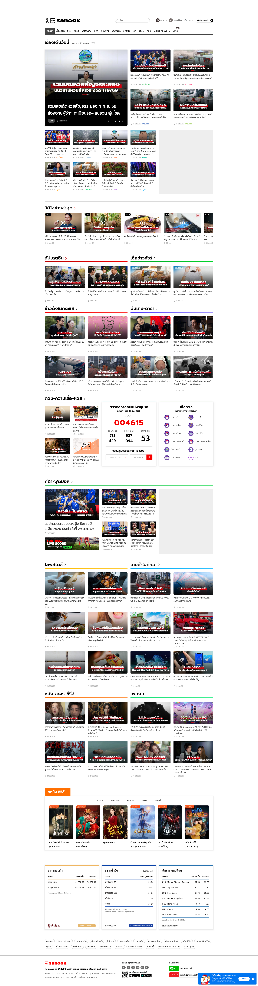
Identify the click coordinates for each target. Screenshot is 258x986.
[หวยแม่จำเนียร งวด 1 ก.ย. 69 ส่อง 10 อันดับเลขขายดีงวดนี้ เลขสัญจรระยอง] (108, 327)
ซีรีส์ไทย (130, 800)
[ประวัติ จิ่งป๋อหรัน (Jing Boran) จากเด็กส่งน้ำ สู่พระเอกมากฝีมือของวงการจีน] (193, 327)
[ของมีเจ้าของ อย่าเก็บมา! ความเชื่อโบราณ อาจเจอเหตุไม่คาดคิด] (86, 414)
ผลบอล (49, 941)
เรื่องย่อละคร (62, 946)
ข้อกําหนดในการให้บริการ (88, 977)
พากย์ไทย (114, 800)
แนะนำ (100, 800)
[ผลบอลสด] (72, 543)
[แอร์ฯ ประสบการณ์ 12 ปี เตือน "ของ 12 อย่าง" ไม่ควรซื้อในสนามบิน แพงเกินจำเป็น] (150, 100)
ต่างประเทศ (188, 84)
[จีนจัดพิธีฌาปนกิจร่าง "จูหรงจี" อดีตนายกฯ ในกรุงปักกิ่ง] (108, 277)
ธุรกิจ (58, 190)
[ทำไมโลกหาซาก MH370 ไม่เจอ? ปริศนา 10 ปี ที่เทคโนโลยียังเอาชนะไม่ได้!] (65, 367)
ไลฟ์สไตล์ (116, 31)
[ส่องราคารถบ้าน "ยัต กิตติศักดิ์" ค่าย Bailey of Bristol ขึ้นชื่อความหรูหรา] (57, 169)
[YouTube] (137, 967)
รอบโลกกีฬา (146, 84)
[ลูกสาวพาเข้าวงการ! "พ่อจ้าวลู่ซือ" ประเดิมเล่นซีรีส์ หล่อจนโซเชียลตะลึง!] (65, 713)
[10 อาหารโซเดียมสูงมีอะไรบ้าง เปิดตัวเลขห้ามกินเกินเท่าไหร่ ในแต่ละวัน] (65, 623)
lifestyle (145, 157)
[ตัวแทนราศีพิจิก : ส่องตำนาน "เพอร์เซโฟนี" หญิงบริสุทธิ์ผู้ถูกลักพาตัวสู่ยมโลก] (57, 446)
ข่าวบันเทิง (86, 31)
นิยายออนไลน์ (171, 941)
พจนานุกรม (189, 946)
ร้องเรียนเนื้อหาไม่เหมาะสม (79, 973)
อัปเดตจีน (54, 258)
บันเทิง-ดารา (142, 308)
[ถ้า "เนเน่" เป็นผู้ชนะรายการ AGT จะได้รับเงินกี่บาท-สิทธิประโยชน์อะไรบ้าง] (143, 169)
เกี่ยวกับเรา (49, 973)
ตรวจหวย (91, 946)
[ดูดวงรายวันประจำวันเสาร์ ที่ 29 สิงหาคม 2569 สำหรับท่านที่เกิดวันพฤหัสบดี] (86, 446)
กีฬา (96, 31)
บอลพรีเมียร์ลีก (203, 941)
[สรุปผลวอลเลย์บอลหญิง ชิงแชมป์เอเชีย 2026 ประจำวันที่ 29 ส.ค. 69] (72, 504)
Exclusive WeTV (161, 31)
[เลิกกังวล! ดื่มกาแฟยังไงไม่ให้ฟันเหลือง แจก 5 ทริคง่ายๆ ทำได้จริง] (108, 623)
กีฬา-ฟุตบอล (57, 481)
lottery (110, 941)
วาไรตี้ (158, 800)
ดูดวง (76, 31)
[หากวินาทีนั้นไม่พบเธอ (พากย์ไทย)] (61, 822)
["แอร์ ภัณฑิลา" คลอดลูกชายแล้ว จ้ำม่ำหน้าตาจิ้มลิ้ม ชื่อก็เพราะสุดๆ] (150, 367)
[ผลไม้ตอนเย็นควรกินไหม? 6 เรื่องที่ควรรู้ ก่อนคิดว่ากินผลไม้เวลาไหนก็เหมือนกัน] (108, 662)
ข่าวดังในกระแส (59, 308)
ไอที (134, 31)
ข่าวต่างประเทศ (64, 941)
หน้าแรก (49, 31)
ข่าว (69, 31)
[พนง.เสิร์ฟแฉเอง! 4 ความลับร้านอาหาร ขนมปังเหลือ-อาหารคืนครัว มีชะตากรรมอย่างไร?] (193, 100)
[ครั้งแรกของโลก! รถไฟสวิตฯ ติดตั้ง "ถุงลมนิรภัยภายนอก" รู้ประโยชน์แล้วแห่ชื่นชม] (108, 367)
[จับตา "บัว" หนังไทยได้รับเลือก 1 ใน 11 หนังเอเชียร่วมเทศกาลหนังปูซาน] (108, 752)
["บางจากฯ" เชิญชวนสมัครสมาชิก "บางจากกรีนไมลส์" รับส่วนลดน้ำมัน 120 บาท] (150, 623)
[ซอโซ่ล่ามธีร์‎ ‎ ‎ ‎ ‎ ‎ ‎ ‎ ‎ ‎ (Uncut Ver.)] (197, 822)
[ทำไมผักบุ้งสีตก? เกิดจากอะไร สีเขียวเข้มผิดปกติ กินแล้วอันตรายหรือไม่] (115, 169)
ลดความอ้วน (124, 941)
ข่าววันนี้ (150, 946)
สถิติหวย (119, 946)
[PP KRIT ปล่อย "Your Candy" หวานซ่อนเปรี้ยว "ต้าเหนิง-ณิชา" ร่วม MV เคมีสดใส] (150, 752)
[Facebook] (124, 967)
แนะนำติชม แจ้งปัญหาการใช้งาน (104, 973)
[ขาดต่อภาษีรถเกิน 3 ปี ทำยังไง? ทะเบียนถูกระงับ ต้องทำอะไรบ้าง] (193, 583)
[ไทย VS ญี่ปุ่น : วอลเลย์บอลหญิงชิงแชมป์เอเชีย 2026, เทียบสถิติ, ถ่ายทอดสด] (57, 137)
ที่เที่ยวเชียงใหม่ (135, 946)
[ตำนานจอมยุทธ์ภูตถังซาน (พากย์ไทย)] (142, 822)
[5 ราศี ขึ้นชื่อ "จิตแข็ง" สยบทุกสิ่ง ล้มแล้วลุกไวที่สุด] (57, 414)
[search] (149, 457)
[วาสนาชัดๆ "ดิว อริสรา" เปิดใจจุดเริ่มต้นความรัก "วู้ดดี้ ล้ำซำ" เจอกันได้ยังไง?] (65, 327)
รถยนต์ (126, 31)
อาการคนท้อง (154, 941)
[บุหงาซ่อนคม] (115, 822)
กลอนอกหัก (81, 941)
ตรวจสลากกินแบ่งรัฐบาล (129, 407)
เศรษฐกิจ (104, 31)
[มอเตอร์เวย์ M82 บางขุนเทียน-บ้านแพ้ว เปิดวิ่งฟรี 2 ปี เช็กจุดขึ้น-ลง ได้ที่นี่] (150, 583)
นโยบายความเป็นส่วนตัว (54, 977)
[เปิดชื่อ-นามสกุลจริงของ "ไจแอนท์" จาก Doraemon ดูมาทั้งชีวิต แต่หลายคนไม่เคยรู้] (143, 137)
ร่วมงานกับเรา (61, 973)
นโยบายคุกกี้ (71, 977)
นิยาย (175, 31)
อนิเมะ (144, 800)
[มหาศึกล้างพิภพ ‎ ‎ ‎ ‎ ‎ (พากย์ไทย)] (170, 822)
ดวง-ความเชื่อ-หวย (63, 398)
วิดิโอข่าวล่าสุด (59, 207)
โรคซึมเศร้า (77, 946)
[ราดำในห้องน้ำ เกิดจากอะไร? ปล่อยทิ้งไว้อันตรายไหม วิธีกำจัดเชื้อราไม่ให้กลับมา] (65, 662)
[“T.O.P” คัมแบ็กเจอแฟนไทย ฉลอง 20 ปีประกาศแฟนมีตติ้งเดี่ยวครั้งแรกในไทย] (150, 713)
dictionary (105, 946)
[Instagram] (133, 967)
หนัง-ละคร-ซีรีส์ (60, 693)
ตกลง (244, 979)
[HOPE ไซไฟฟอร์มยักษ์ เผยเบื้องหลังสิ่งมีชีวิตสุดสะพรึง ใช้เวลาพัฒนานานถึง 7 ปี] (65, 752)
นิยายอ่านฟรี (97, 941)
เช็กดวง (186, 407)
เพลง (135, 693)
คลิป (149, 31)
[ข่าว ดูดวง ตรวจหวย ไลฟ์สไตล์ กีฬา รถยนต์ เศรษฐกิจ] (62, 20)
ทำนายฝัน (139, 941)
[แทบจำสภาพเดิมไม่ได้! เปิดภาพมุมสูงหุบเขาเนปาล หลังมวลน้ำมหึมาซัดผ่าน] (86, 137)
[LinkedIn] (142, 967)
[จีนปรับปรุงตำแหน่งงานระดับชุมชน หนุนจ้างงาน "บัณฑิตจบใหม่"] (65, 277)
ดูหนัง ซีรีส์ (56, 791)
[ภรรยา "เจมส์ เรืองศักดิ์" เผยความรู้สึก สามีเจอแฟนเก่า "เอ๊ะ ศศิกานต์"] (150, 327)
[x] (128, 967)
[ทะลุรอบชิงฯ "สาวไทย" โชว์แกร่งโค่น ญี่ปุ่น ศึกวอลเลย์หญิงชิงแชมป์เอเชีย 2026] (150, 61)
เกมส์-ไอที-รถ (143, 564)
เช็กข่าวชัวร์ (88, 190)
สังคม (115, 157)
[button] (117, 20)
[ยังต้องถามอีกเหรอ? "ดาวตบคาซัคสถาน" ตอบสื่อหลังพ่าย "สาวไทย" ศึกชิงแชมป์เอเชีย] (143, 497)
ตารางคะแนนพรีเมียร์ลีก (169, 946)
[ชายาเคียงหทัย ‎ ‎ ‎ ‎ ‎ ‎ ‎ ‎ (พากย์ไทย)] (88, 822)
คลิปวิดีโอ (186, 941)
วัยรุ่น (141, 31)
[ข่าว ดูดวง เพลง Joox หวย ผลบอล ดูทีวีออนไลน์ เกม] (55, 963)
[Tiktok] (147, 967)
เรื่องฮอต (60, 31)
